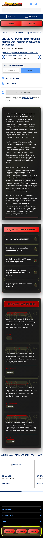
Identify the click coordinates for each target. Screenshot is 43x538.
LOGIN (32, 24)
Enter (30, 70)
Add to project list (23, 92)
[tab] (11, 491)
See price (6, 483)
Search (5, 10)
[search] (21, 10)
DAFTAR (11, 24)
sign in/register (27, 98)
